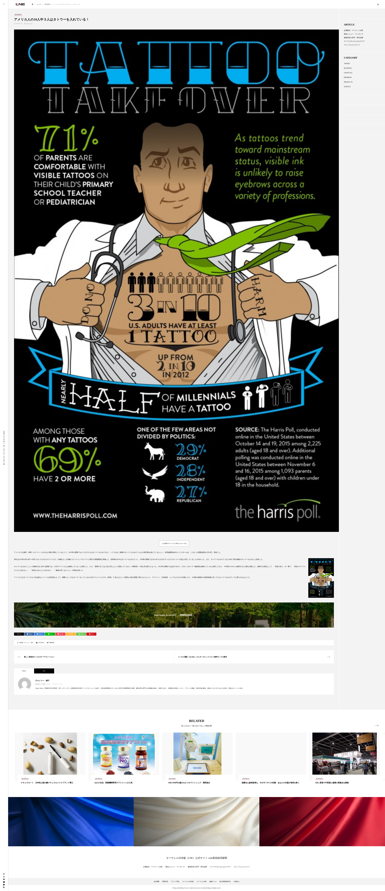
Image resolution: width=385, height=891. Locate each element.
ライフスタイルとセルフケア (354, 41)
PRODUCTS (348, 82)
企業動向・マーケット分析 (353, 30)
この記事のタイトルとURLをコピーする (174, 543)
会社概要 (156, 881)
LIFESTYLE (348, 73)
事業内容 (165, 881)
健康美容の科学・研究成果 (353, 37)
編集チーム (212, 881)
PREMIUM (347, 77)
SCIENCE (347, 86)
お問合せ (236, 881)
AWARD (347, 63)
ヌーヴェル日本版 (188, 881)
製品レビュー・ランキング (353, 34)
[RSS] (4, 887)
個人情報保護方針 (225, 881)
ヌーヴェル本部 (201, 881)
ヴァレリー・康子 (28, 642)
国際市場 (51, 642)
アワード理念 (175, 881)
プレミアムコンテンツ (352, 45)
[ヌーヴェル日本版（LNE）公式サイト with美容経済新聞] (20, 4)
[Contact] (4, 884)
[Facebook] (4, 879)
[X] (4, 877)
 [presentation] (376, 725)
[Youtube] (4, 882)
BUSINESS (41, 642)
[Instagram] (4, 874)
